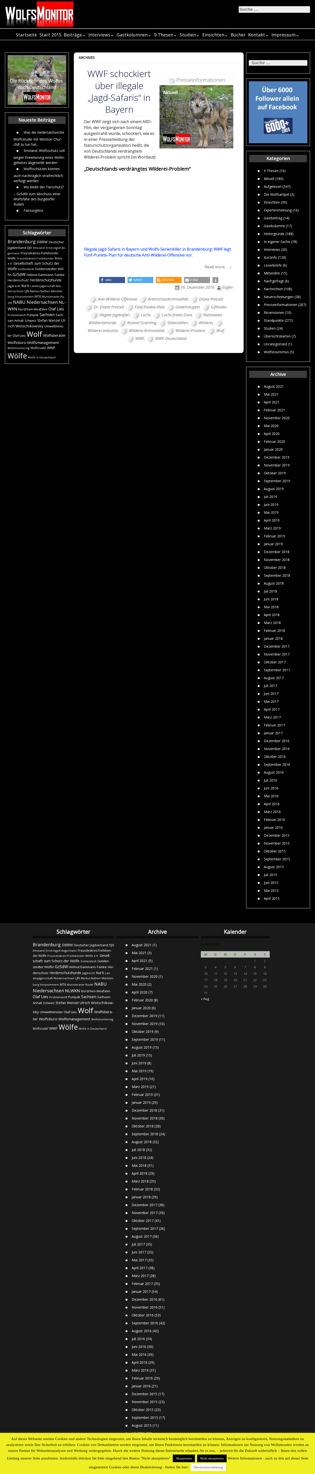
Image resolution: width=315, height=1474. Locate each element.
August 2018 (274, 583)
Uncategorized (275, 343)
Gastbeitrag (273, 217)
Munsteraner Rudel (80, 984)
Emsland (39, 248)
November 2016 (277, 748)
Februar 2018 (274, 630)
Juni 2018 (271, 599)
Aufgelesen (273, 186)
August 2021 (274, 386)
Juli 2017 (270, 685)
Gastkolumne (274, 225)
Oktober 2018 (275, 567)
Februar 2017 (274, 725)
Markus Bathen (40, 291)
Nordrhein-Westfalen (32, 309)
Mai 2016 (271, 796)
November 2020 (277, 418)
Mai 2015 (271, 890)
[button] (112, 280)
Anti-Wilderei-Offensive (117, 299)
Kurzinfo (270, 257)
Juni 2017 (271, 693)
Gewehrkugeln (187, 307)
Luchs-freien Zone (177, 315)
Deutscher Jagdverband (91, 945)
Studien (188, 35)
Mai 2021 (271, 394)
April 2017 (272, 709)
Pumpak (33, 315)
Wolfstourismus (276, 351)
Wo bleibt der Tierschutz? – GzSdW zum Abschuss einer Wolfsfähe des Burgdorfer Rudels (39, 195)
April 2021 (272, 402)
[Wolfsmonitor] (39, 14)
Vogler (227, 287)
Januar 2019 (273, 544)
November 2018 (277, 559)
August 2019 (274, 488)
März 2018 (272, 622)
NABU (19, 302)
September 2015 (277, 859)
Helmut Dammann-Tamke (45, 274)
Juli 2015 (270, 874)
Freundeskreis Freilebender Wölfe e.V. (73, 956)
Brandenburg (22, 241)
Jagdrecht (14, 286)
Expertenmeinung (278, 210)
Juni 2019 (271, 504)
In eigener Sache (277, 241)
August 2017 (274, 677)
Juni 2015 (271, 882)
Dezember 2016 (276, 740)
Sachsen (47, 314)
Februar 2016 (274, 819)
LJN (27, 291)
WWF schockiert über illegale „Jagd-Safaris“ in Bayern (119, 91)
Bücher (238, 35)
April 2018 (272, 614)
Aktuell (269, 178)
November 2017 (277, 654)
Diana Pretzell (211, 299)
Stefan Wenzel (48, 320)
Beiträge (73, 35)
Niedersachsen (42, 302)
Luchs (146, 315)
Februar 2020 (274, 441)
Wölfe (17, 355)
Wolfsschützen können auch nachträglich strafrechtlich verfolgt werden (38, 174)
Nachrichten (273, 288)
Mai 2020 (271, 425)
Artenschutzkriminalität (168, 299)
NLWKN (72, 990)
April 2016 (272, 803)
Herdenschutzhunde (46, 280)
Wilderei (206, 322)
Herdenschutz (18, 280)
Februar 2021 (274, 410)
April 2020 (272, 433)
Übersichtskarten (277, 336)
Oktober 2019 (275, 473)
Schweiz (30, 321)
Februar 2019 (274, 536)
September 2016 (277, 764)
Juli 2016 (270, 780)
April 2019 (272, 520)
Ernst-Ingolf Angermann (61, 950)
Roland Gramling (141, 322)
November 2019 (277, 465)
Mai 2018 (271, 607)
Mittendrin (272, 273)
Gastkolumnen (132, 35)
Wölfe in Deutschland (42, 357)
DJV (29, 247)
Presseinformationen (280, 304)
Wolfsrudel (38, 348)
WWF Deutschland (171, 338)
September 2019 (277, 481)
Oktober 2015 (275, 851)
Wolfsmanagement (43, 342)
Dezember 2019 (276, 457)
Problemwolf (17, 315)
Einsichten (213, 35)
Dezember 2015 (276, 835)
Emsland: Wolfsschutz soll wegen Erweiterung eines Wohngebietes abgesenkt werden (39, 156)
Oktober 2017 (275, 662)
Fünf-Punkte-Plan (149, 307)
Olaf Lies (56, 309)
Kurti (25, 285)
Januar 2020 (273, 449)
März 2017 (272, 717)
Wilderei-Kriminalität (146, 330)
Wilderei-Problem (190, 330)
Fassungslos (33, 210)
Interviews (99, 35)
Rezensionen (274, 312)
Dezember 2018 (276, 551)
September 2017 (277, 670)
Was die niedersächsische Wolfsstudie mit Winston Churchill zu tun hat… (39, 138)
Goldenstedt (26, 269)
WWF (51, 347)
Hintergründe (274, 233)
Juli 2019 (270, 496)
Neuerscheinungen (279, 296)
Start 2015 (50, 35)
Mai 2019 (271, 512)
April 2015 (272, 898)
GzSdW (19, 274)
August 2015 (274, 867)
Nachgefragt (274, 280)
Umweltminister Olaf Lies (58, 1012)
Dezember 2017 (276, 646)
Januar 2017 (273, 733)
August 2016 (274, 772)
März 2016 (272, 811)
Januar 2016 (273, 827)
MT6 (38, 296)
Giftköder (219, 307)
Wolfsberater (54, 335)
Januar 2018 (273, 638)
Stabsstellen (177, 322)
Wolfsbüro (17, 342)
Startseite (26, 35)
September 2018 (277, 575)
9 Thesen (163, 35)
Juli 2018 (270, 591)
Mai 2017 (271, 701)
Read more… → (218, 267)
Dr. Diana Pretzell (109, 307)
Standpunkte (274, 320)
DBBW (42, 241)
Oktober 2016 (275, 756)
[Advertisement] (159, 209)
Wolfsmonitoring (19, 348)
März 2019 (272, 528)
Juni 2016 (271, 788)
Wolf (34, 334)
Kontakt (256, 35)
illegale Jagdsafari (114, 315)
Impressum (283, 35)
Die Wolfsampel (276, 194)
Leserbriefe (273, 265)
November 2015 (277, 843)
